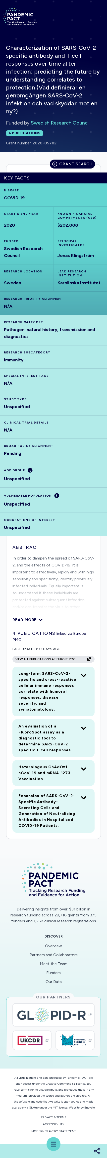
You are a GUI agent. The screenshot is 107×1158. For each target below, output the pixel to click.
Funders (53, 972)
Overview (53, 946)
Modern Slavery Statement (53, 1131)
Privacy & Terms (53, 1117)
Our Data (54, 981)
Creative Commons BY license (65, 1083)
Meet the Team (53, 963)
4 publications (24, 133)
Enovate (89, 1107)
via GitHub (31, 1107)
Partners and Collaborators (54, 954)
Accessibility (53, 1124)
